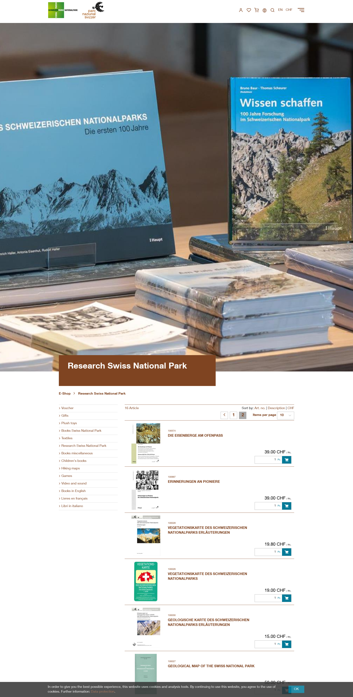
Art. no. (259, 408)
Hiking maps (70, 468)
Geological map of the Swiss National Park (211, 666)
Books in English (73, 491)
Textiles (66, 438)
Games (66, 476)
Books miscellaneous (77, 453)
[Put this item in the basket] (286, 460)
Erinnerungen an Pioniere (194, 482)
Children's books (73, 461)
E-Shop (65, 394)
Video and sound (74, 483)
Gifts (64, 416)
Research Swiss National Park (102, 394)
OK (296, 689)
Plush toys (69, 423)
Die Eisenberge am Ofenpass (195, 436)
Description (276, 408)
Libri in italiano (72, 506)
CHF (291, 408)
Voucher (67, 408)
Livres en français (74, 498)
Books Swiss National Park (81, 431)
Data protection (102, 692)
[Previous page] (224, 415)
